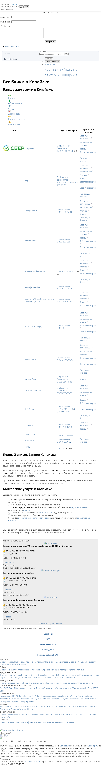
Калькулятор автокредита (58, 683)
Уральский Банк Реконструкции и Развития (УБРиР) (40, 300)
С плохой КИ (74, 661)
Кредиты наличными (85, 137)
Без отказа (63, 661)
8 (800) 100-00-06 (65, 360)
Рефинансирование (17, 664)
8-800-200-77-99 (65, 182)
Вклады (83, 148)
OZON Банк (30, 409)
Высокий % (5, 709)
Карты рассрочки (67, 677)
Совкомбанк (30, 359)
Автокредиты (86, 142)
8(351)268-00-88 (64, 393)
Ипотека (83, 145)
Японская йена (85, 696)
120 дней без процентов (67, 675)
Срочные (22, 709)
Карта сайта (5, 717)
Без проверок (34, 669)
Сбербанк (76, 688)
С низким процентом (89, 675)
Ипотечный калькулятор (11, 683)
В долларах (30, 706)
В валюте (20, 706)
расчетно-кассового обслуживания (34, 517)
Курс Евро (41, 696)
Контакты (10, 722)
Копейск (15, 4)
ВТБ (26, 181)
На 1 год (72, 706)
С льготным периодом (10, 675)
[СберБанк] (48, 631)
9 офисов (61, 145)
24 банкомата (63, 147)
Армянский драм (54, 696)
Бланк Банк (30, 434)
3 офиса (60, 177)
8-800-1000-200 (64, 301)
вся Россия (50, 64)
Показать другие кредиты (50, 623)
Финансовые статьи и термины (14, 714)
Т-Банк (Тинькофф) (33, 326)
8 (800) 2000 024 (65, 441)
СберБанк (29, 148)
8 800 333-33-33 (64, 328)
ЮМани (28, 447)
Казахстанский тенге (9, 698)
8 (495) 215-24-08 (65, 409)
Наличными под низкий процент (29, 661)
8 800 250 (61, 448)
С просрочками (48, 669)
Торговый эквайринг (45, 688)
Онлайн (3, 669)
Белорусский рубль (59, 698)
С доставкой (26, 675)
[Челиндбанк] (48, 647)
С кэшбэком (38, 675)
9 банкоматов (62, 178)
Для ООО (4, 688)
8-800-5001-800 (64, 382)
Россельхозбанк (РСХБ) (35, 271)
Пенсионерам (51, 661)
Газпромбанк (31, 210)
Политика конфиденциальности (30, 722)
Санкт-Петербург (52, 62)
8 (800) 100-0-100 (65, 271)
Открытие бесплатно (26, 688)
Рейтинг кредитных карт (35, 677)
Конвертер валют (27, 701)
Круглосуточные (76, 669)
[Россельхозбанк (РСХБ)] (48, 652)
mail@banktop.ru (33, 761)
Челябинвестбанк (33, 390)
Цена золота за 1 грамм (80, 698)
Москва (49, 59)
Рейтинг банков (53, 714)
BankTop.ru (65, 745)
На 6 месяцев (62, 706)
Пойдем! (29, 425)
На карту (12, 669)
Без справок (49, 675)
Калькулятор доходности (82, 683)
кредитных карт (45, 512)
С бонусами (18, 677)
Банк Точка (30, 440)
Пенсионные (10, 706)
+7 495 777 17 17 (65, 288)
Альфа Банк (86, 688)
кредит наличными (79, 507)
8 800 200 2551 (64, 241)
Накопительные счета (87, 706)
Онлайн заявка (7, 661)
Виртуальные (6, 677)
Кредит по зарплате (87, 714)
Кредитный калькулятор (34, 683)
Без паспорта (62, 669)
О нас (2, 722)
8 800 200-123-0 (64, 427)
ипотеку (27, 510)
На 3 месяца (49, 706)
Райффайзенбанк (33, 287)
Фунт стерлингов (42, 698)
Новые (30, 709)
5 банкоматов (62, 389)
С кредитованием (63, 688)
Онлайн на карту (88, 661)
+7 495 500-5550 (65, 151)
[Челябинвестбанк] (48, 641)
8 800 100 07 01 (64, 212)
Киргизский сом (26, 698)
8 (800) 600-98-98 (65, 435)
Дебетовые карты (88, 181)
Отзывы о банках (37, 714)
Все (1, 706)
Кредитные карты (88, 152)
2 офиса (60, 376)
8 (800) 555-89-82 (66, 410)
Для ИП (12, 688)
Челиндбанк (30, 379)
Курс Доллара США (27, 696)
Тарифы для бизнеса (85, 159)
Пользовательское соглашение (59, 722)
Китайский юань (69, 696)
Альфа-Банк (30, 240)
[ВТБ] (48, 636)
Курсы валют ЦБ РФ (9, 696)
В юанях (39, 706)
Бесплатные (52, 677)
